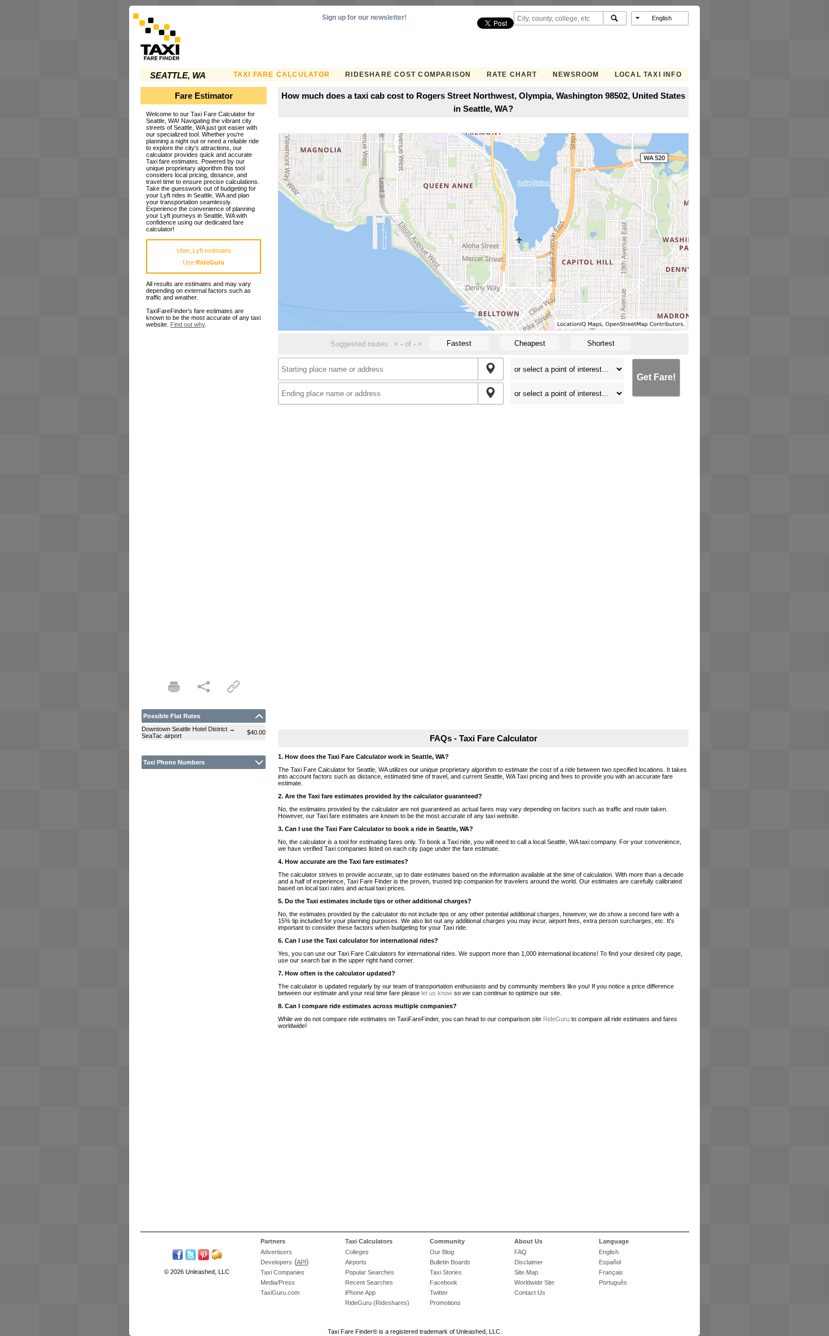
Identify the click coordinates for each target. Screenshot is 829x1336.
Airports (356, 1262)
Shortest (601, 343)
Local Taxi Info (648, 74)
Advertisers (276, 1252)
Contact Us (529, 1292)
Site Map (526, 1272)
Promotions (445, 1302)
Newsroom (576, 74)
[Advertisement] (203, 497)
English (609, 1252)
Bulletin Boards (450, 1262)
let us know (436, 993)
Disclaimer (528, 1262)
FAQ (520, 1252)
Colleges (357, 1252)
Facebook (443, 1282)
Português (613, 1282)
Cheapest (529, 343)
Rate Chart (512, 74)
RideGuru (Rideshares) (377, 1302)
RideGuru (556, 1019)
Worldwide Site (534, 1282)
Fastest (459, 343)
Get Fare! (656, 377)
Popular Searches (369, 1272)
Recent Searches (369, 1282)
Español (610, 1262)
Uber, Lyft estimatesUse (204, 256)
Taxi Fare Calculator (281, 74)
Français (611, 1272)
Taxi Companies (283, 1272)
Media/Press (278, 1282)
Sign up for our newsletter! (364, 17)
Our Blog (442, 1252)
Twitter (439, 1292)
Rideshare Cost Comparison (408, 74)
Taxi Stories (446, 1272)
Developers (276, 1262)
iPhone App (360, 1292)
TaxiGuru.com (280, 1292)
